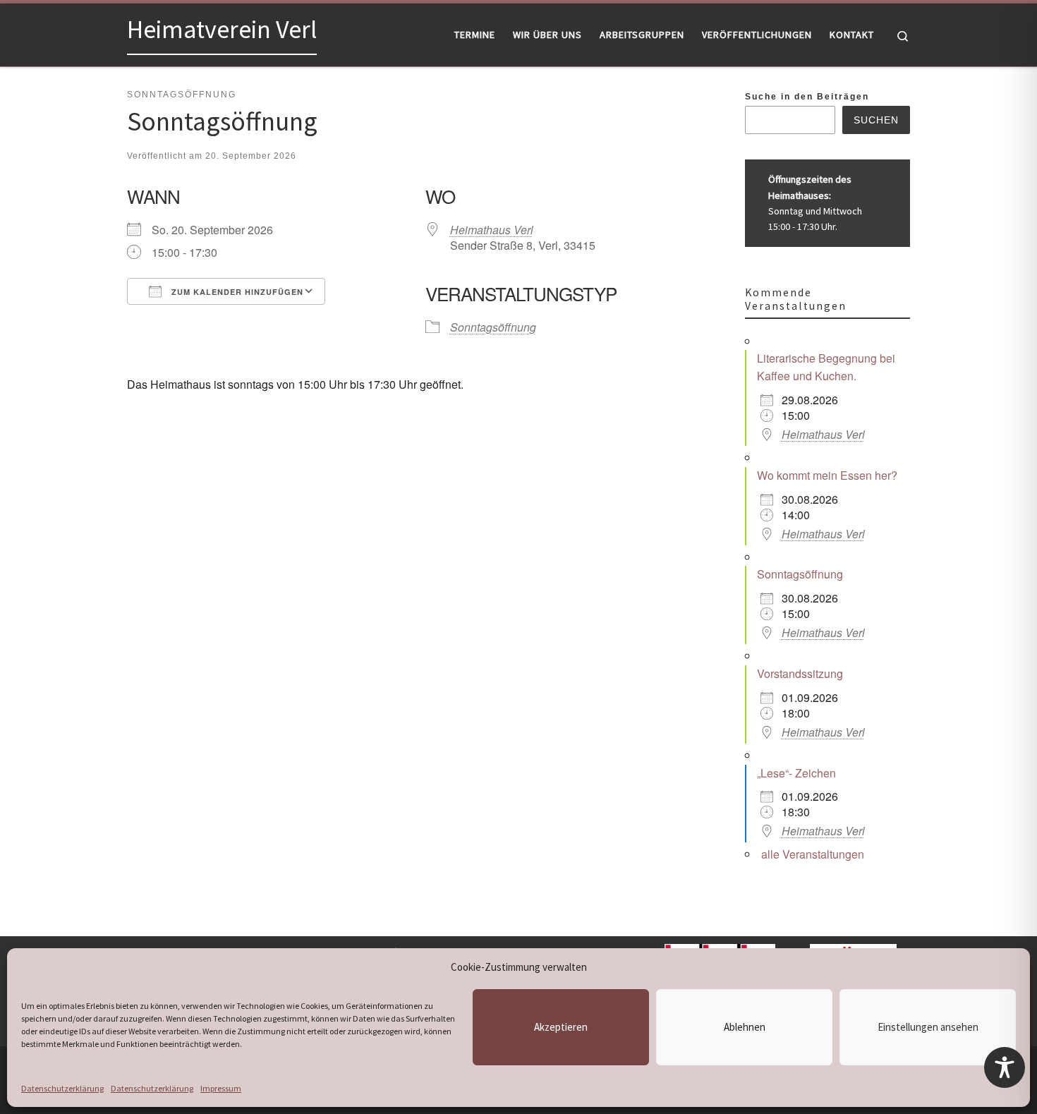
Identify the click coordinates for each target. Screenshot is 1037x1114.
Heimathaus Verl (491, 230)
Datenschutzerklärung (62, 1088)
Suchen (876, 120)
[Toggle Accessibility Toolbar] (1004, 1067)
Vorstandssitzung (800, 673)
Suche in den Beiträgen (807, 97)
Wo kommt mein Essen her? (827, 475)
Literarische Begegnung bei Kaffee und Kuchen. (826, 367)
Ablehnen (744, 1027)
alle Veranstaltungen (812, 854)
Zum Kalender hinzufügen (236, 291)
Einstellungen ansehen (928, 1027)
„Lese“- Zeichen (796, 773)
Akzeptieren (561, 1027)
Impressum (220, 1088)
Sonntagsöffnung (493, 327)
